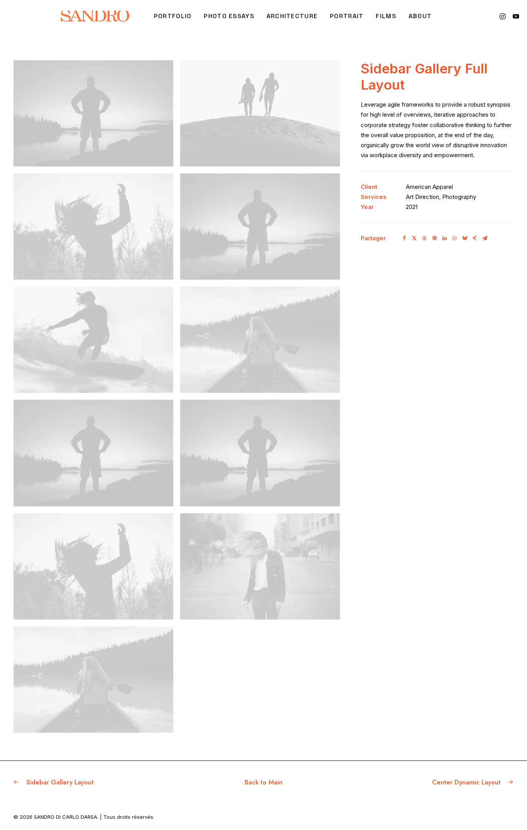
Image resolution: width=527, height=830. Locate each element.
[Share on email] (484, 238)
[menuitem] (173, 16)
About (420, 16)
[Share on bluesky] (464, 238)
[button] (503, 16)
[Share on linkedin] (444, 238)
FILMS (386, 16)
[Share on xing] (474, 238)
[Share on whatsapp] (454, 238)
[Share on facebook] (404, 238)
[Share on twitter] (414, 238)
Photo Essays (229, 16)
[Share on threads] (424, 238)
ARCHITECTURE (292, 16)
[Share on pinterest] (434, 238)
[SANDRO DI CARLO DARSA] (95, 16)
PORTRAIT (346, 16)
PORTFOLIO (173, 16)
